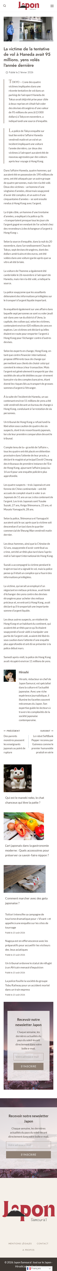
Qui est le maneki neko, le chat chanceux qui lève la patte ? (24, 800)
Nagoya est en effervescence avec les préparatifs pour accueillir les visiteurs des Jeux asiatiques (27, 945)
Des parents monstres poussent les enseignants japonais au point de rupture (14, 742)
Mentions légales (20, 1243)
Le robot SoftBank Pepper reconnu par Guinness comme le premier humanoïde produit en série (42, 742)
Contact (42, 1243)
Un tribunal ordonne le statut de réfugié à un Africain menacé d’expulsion (28, 965)
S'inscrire (28, 1066)
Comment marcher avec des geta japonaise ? (26, 900)
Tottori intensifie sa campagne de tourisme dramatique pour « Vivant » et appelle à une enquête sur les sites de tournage (28, 921)
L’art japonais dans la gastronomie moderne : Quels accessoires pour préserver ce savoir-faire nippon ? (27, 850)
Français (36, 1268)
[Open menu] (52, 6)
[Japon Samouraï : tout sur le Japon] (28, 6)
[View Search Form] (4, 5)
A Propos (28, 1250)
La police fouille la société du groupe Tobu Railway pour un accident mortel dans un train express (27, 985)
